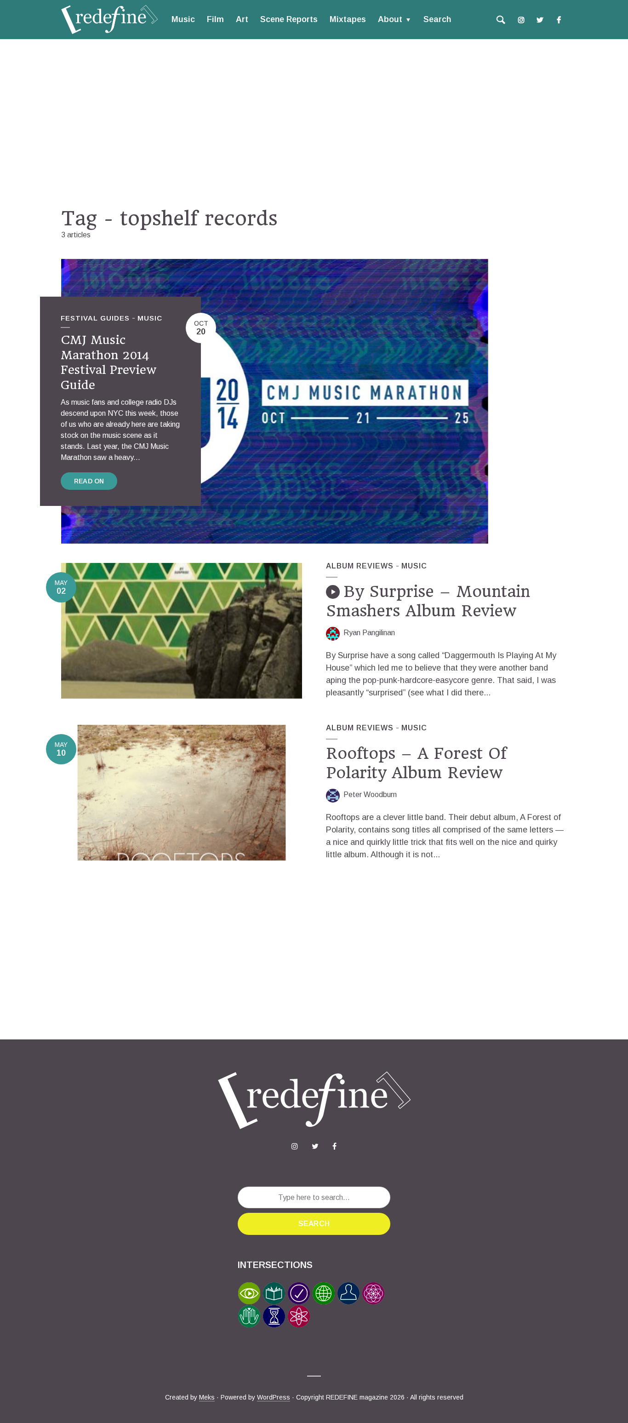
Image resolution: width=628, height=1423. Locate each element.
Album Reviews (360, 566)
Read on (89, 481)
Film (215, 19)
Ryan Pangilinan (369, 633)
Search (437, 19)
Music (183, 19)
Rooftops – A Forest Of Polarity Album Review (416, 763)
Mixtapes (348, 19)
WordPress (273, 1397)
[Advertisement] (314, 122)
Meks (207, 1397)
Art (242, 19)
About (390, 19)
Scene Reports (289, 19)
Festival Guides (95, 318)
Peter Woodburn (370, 794)
